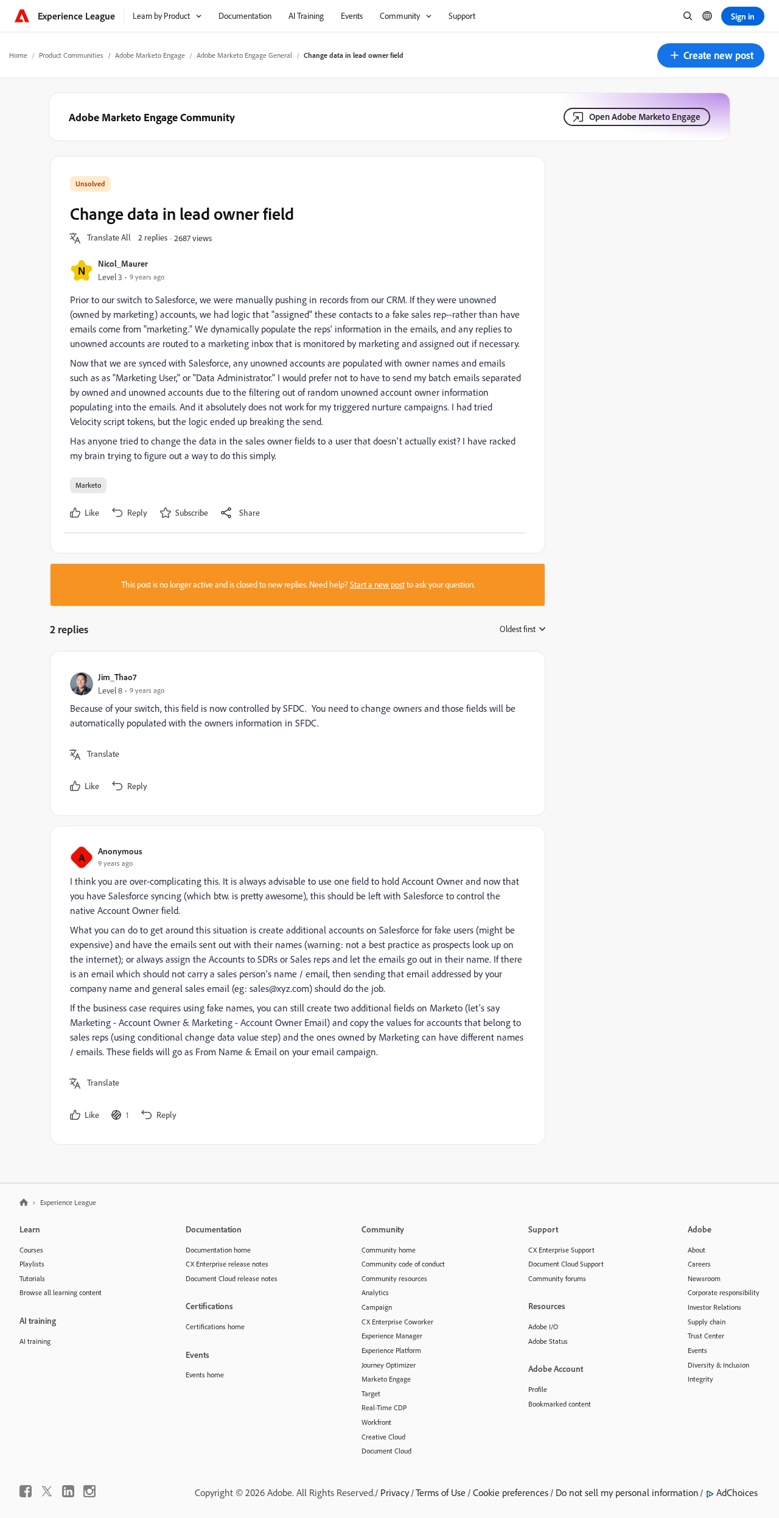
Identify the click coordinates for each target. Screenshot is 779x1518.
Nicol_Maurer (123, 263)
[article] (294, 733)
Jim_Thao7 (117, 677)
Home (18, 55)
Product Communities (71, 55)
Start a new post (377, 584)
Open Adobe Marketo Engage (644, 116)
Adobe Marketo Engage (150, 55)
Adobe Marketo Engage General (244, 55)
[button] (710, 55)
